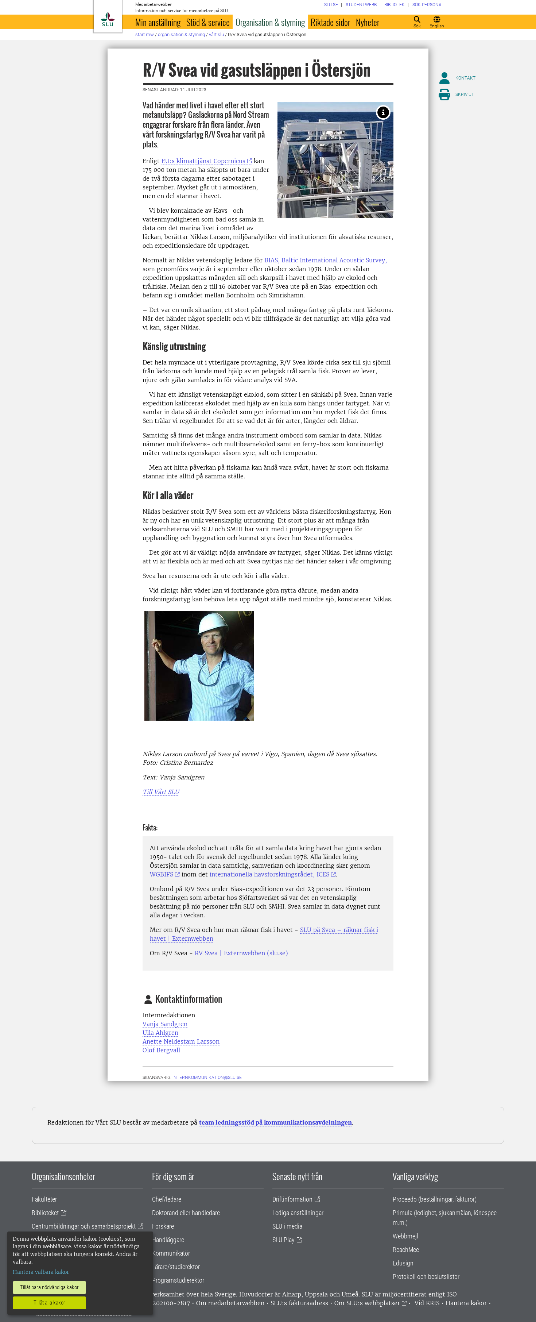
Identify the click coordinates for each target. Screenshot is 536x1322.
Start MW (144, 34)
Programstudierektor (178, 1280)
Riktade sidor (330, 21)
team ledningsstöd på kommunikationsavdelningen (275, 1122)
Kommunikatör (171, 1253)
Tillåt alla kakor (49, 1302)
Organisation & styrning (270, 21)
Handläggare (168, 1240)
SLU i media (287, 1226)
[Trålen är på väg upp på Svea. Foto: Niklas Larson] (383, 112)
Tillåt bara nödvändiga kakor (49, 1287)
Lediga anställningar (297, 1213)
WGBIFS (161, 874)
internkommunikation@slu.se (207, 1077)
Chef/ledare (166, 1199)
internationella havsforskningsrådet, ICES (269, 874)
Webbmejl (405, 1236)
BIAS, (325, 260)
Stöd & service (208, 21)
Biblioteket (45, 1213)
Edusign (403, 1263)
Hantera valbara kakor (41, 1272)
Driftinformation (292, 1199)
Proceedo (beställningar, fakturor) (435, 1199)
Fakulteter (44, 1199)
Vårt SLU (216, 34)
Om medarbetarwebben (230, 1303)
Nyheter (367, 21)
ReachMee (406, 1249)
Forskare (163, 1226)
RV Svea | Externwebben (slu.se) (241, 953)
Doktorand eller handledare (186, 1213)
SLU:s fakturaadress (299, 1303)
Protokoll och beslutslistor (426, 1276)
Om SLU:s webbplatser (367, 1303)
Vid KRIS (427, 1303)
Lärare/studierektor (176, 1267)
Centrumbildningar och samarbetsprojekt (84, 1226)
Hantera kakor (466, 1303)
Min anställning (157, 21)
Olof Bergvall (161, 1050)
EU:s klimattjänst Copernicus (203, 161)
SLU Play (283, 1240)
